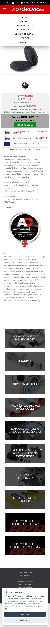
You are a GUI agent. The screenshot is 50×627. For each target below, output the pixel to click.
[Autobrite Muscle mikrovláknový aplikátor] (25, 58)
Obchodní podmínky (25, 34)
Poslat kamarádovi (19, 150)
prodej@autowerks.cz (25, 582)
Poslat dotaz (36, 150)
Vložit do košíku (25, 125)
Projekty (25, 21)
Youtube (25, 38)
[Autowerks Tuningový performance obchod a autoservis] (28, 9)
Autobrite (29, 96)
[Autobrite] (25, 89)
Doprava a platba (25, 26)
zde (5, 608)
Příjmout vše (25, 614)
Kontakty (25, 42)
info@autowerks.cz (25, 587)
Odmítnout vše (25, 620)
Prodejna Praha (25, 30)
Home (25, 17)
